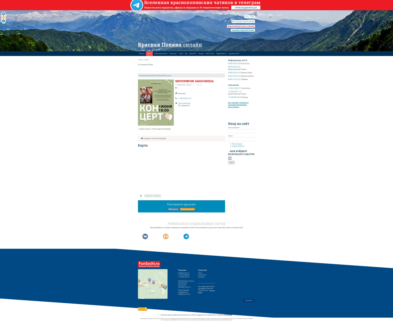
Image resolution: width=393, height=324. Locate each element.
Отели (181, 53)
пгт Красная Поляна (145, 65)
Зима (252, 17)
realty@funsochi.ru (184, 294)
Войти (231, 162)
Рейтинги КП (210, 53)
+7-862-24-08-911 (234, 88)
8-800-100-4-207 (234, 79)
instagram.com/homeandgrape (155, 138)
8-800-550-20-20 (234, 67)
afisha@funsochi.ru (184, 287)
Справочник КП (234, 53)
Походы (201, 53)
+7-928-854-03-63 (234, 97)
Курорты (142, 53)
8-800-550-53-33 (234, 73)
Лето (247, 17)
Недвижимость (221, 53)
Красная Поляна (170, 44)
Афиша (149, 53)
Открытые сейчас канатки (244, 21)
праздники (148, 196)
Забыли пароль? (238, 146)
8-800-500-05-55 (234, 63)
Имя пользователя (234, 127)
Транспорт (173, 53)
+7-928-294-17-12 (234, 92)
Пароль (230, 136)
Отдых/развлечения (160, 53)
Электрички (202, 275)
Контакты (249, 300)
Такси (200, 273)
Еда (186, 53)
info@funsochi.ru (183, 273)
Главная (140, 59)
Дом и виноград (184, 103)
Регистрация (237, 144)
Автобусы (201, 277)
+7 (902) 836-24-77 (185, 98)
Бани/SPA (193, 53)
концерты (157, 196)
